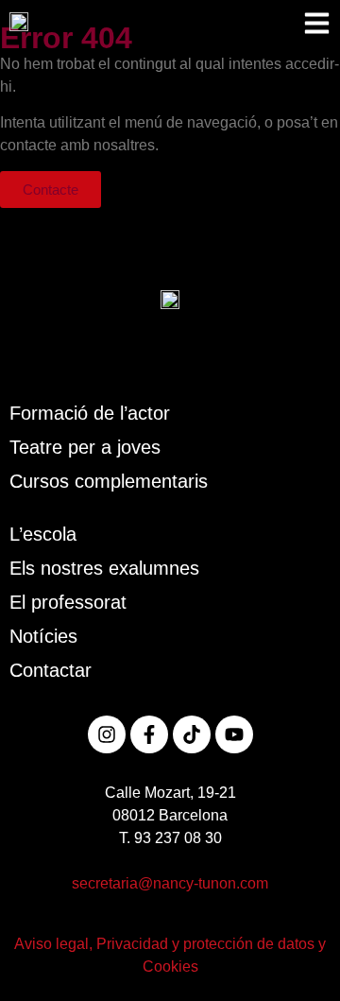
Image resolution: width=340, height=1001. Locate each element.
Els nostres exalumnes (104, 568)
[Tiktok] (192, 734)
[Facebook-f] (149, 734)
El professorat (68, 602)
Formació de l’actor (89, 413)
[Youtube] (234, 734)
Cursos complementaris (108, 481)
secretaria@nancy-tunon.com (170, 883)
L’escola (42, 534)
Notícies (43, 636)
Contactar (50, 670)
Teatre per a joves (85, 447)
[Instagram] (107, 734)
